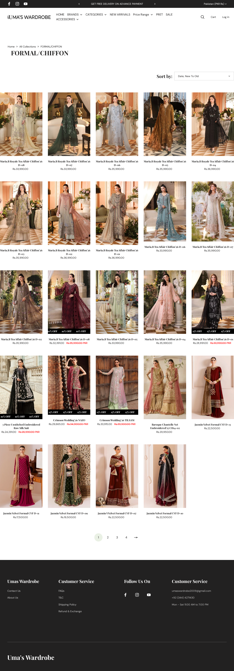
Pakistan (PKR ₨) (214, 3)
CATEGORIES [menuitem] (94, 14)
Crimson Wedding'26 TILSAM (117, 420)
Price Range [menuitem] (141, 14)
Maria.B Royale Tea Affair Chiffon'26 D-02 (69, 252)
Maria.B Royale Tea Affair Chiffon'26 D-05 (165, 163)
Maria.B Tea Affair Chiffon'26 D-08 (69, 339)
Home (11, 46)
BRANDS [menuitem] (73, 14)
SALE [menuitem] (169, 14)
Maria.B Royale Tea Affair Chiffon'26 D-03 (21, 252)
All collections (27, 46)
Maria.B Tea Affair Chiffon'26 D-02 (21, 339)
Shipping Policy (67, 604)
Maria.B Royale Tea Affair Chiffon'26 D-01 (117, 252)
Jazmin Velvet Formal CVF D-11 (21, 513)
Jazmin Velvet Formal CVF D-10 (165, 513)
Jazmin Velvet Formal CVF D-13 (213, 424)
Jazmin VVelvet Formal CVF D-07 (117, 513)
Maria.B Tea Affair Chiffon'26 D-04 (165, 339)
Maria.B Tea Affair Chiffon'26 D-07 (213, 247)
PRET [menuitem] (159, 14)
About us (12, 597)
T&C (60, 597)
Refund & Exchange (70, 611)
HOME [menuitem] (60, 14)
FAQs (61, 590)
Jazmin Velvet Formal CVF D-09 (69, 513)
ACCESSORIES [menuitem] (65, 19)
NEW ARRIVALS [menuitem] (120, 14)
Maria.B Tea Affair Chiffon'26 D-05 (117, 339)
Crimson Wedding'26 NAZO (69, 420)
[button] (153, 4)
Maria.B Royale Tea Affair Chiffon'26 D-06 (117, 163)
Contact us (13, 590)
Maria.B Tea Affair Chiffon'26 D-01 (213, 339)
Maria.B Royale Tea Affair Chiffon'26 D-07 (69, 163)
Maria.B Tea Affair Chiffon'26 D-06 (164, 247)
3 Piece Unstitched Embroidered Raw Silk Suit (21, 426)
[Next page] (136, 537)
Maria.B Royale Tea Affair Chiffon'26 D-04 (213, 163)
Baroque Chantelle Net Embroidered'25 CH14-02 (165, 426)
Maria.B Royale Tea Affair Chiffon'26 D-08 (21, 163)
